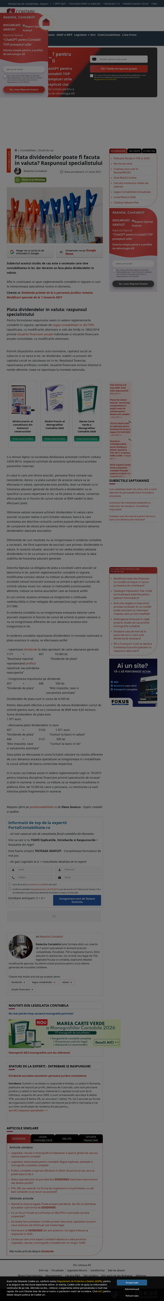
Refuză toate (132, 1295)
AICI (100, 1291)
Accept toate (132, 1282)
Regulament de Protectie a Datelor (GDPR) (79, 1281)
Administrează (132, 1289)
